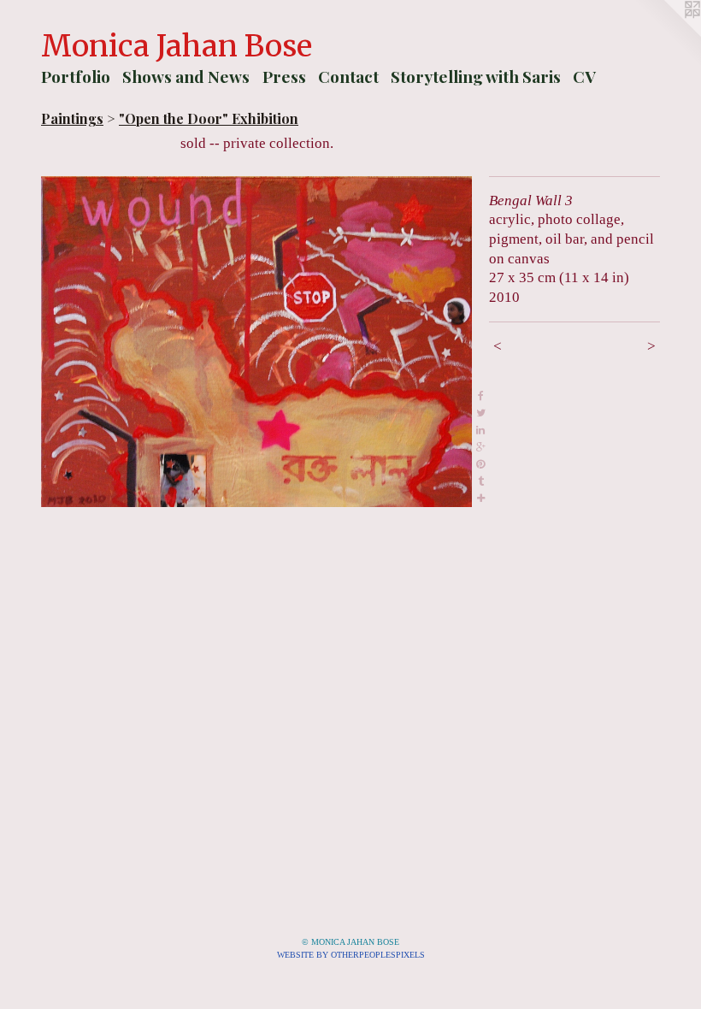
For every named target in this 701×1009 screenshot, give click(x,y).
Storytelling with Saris (476, 76)
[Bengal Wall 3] (256, 341)
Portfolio (75, 76)
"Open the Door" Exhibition (208, 118)
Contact (348, 76)
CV (584, 76)
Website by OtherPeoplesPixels (351, 954)
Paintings (72, 118)
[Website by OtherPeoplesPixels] (667, 34)
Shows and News (186, 76)
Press (284, 76)
